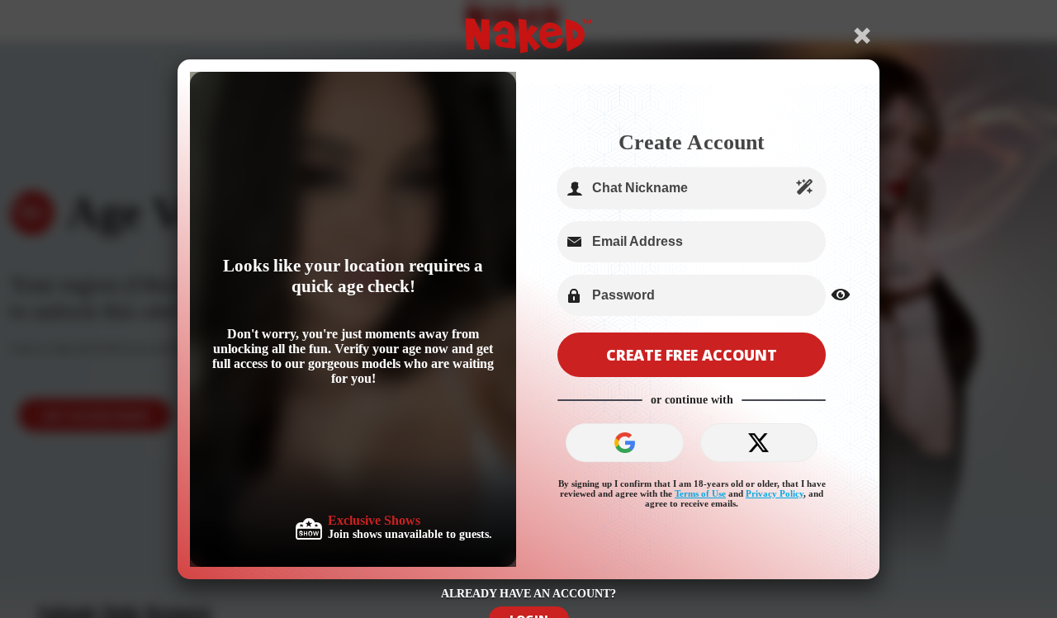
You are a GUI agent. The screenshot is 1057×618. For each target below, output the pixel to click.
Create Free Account (691, 355)
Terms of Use (700, 493)
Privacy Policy (774, 493)
